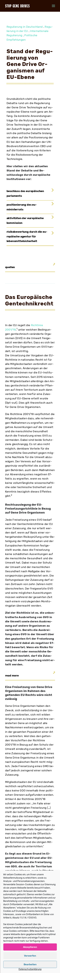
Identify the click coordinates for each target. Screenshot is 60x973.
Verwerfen (30, 955)
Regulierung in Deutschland (25, 26)
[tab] (30, 193)
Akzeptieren (30, 947)
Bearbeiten (30, 964)
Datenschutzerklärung (30, 969)
